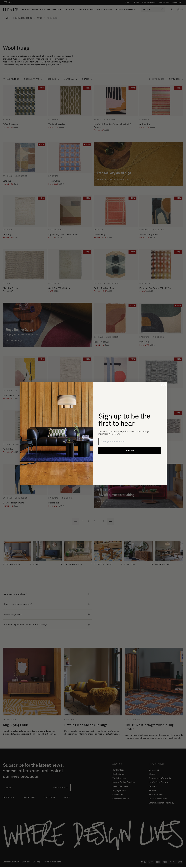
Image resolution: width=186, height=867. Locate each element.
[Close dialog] (163, 385)
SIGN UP (130, 450)
